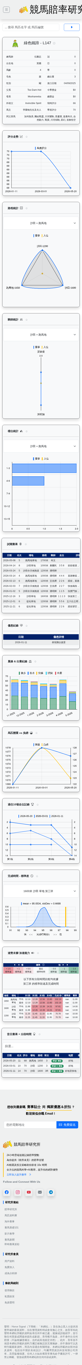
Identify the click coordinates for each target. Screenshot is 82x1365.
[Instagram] (17, 1192)
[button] (54, 43)
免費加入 (9, 1267)
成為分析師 (11, 1273)
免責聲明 (9, 1302)
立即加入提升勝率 (17, 1174)
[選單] (75, 10)
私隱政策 (9, 1296)
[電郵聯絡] (39, 1192)
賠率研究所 (11, 1209)
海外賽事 (9, 1221)
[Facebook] (6, 1192)
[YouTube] (28, 1192)
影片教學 (9, 1233)
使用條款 (9, 1290)
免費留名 (70, 1124)
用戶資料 (9, 1261)
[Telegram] (51, 1192)
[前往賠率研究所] (6, 10)
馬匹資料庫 (11, 1215)
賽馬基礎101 (11, 1227)
